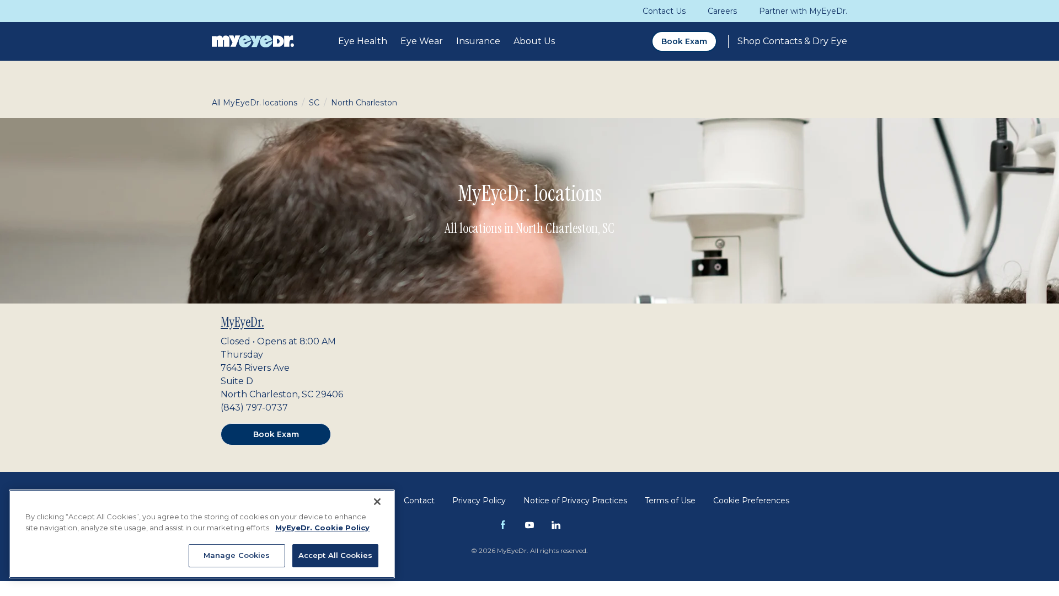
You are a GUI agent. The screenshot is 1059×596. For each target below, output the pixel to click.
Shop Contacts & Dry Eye (792, 41)
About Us (534, 41)
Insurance (478, 41)
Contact (419, 500)
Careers (722, 11)
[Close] (377, 501)
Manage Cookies (237, 555)
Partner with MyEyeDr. (803, 11)
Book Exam (684, 41)
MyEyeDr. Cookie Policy (322, 527)
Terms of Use (670, 500)
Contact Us (664, 11)
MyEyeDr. (242, 322)
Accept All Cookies (335, 555)
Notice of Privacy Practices (575, 500)
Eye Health (362, 41)
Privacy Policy (479, 500)
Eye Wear (421, 41)
